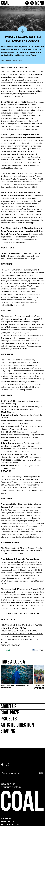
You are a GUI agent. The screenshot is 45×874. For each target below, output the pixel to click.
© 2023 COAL (6, 818)
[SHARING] (22, 731)
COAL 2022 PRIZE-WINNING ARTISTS (17, 636)
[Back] (32, 3)
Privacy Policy (7, 821)
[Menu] (39, 3)
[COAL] (5, 3)
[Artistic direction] (22, 725)
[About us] (22, 706)
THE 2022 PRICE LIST (10, 645)
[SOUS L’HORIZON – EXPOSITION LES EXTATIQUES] (17, 677)
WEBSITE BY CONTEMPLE (11, 824)
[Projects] (22, 719)
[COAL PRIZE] (22, 713)
